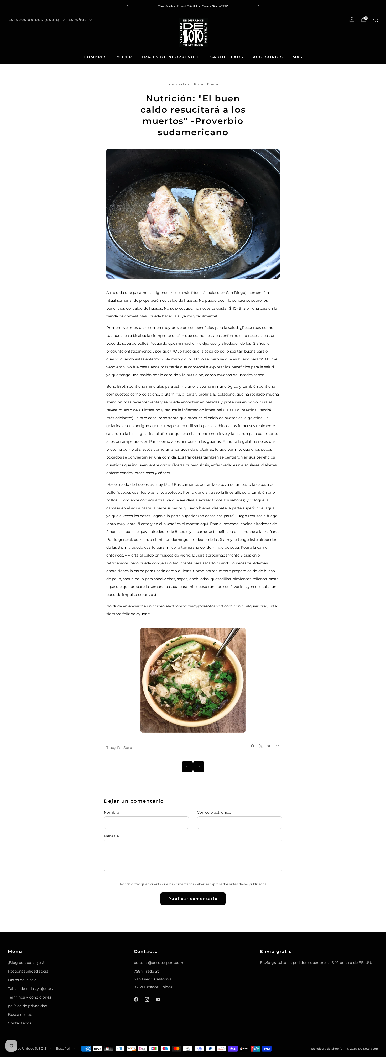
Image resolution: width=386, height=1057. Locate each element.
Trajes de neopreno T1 (171, 57)
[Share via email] (277, 746)
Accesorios (268, 57)
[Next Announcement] (258, 6)
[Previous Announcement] (127, 6)
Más (297, 57)
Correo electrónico (214, 812)
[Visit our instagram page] (147, 999)
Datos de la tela (22, 980)
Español (78, 20)
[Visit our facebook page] (136, 999)
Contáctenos (19, 1023)
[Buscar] (375, 19)
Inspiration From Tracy (193, 84)
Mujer (124, 57)
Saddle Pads (226, 57)
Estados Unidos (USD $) (34, 20)
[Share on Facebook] (252, 746)
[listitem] (193, 6)
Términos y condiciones (29, 997)
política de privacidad (27, 1006)
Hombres (95, 57)
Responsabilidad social (28, 971)
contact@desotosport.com (158, 962)
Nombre (111, 812)
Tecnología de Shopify (326, 1048)
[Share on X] (261, 746)
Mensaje (111, 836)
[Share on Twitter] (269, 746)
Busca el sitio (20, 1014)
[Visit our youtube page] (158, 999)
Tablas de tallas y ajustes (30, 988)
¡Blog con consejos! (26, 962)
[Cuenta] (351, 19)
